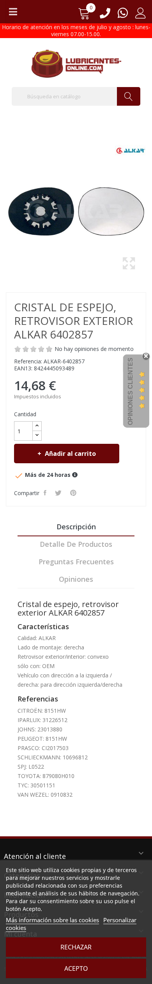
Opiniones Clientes (130, 391)
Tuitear (59, 492)
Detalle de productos (76, 544)
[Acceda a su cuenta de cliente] (140, 15)
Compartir (45, 492)
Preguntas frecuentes (76, 561)
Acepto (76, 968)
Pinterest (74, 492)
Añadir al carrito (70, 453)
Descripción (76, 526)
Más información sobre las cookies (52, 920)
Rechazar (76, 947)
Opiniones (76, 579)
